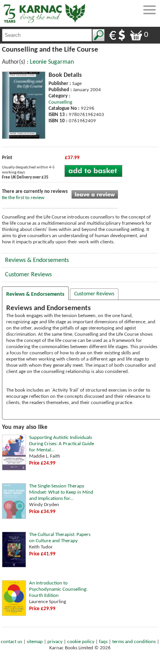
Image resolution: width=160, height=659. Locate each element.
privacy (55, 641)
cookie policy (80, 641)
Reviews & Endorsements (37, 260)
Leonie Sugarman (52, 62)
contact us (11, 641)
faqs (103, 641)
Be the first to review (23, 197)
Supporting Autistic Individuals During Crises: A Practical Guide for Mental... (61, 444)
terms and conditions (134, 641)
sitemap (35, 641)
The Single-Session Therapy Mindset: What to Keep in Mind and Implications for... (61, 492)
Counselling (60, 102)
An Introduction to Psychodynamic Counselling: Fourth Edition (58, 589)
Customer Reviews (28, 275)
